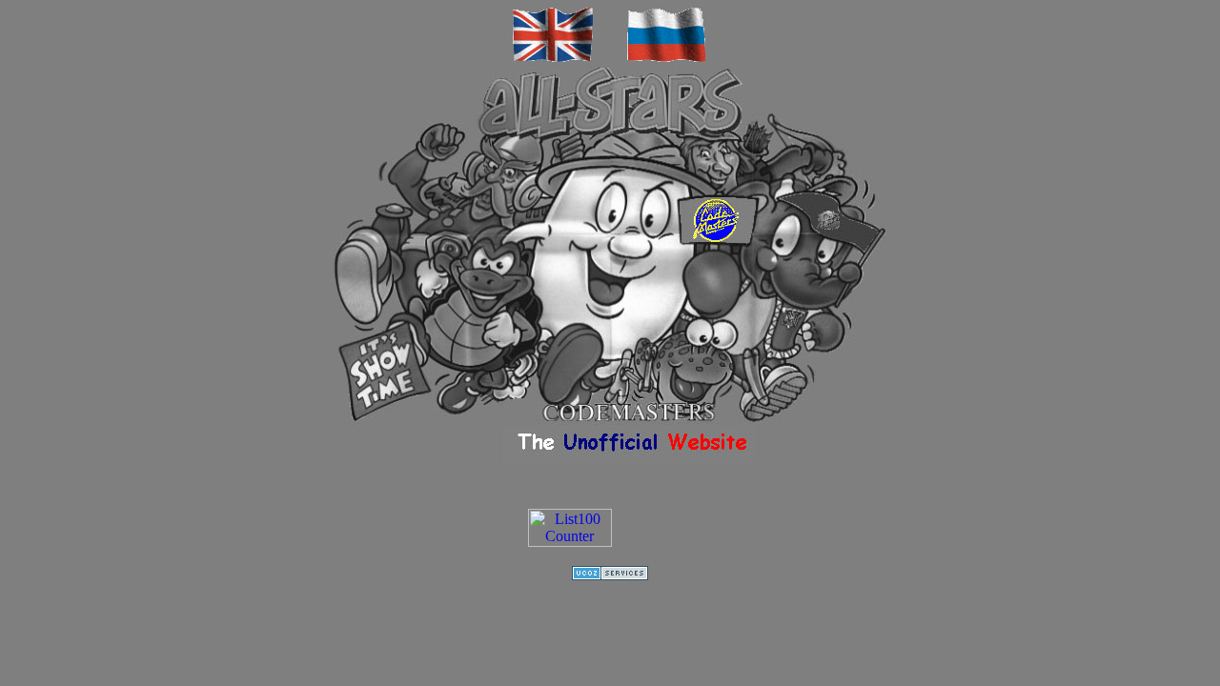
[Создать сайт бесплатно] (610, 575)
